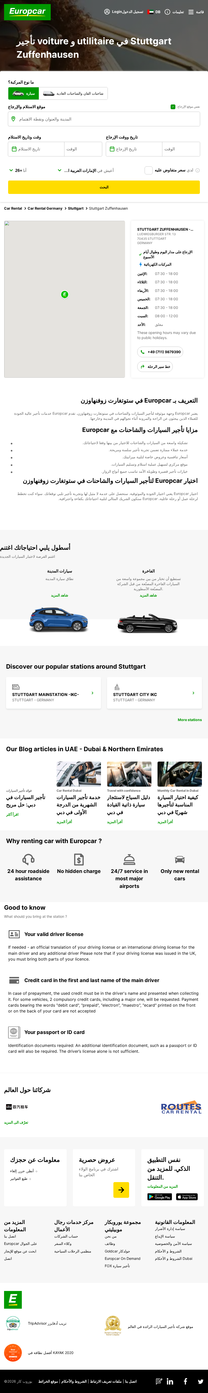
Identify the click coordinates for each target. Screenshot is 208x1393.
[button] (65, 294)
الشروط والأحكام (74, 1381)
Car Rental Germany (45, 208)
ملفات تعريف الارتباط (106, 1381)
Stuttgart (75, 208)
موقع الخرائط (48, 1381)
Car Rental (13, 208)
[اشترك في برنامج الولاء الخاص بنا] (121, 1190)
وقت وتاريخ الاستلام (24, 137)
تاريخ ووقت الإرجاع (122, 137)
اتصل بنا (131, 1381)
